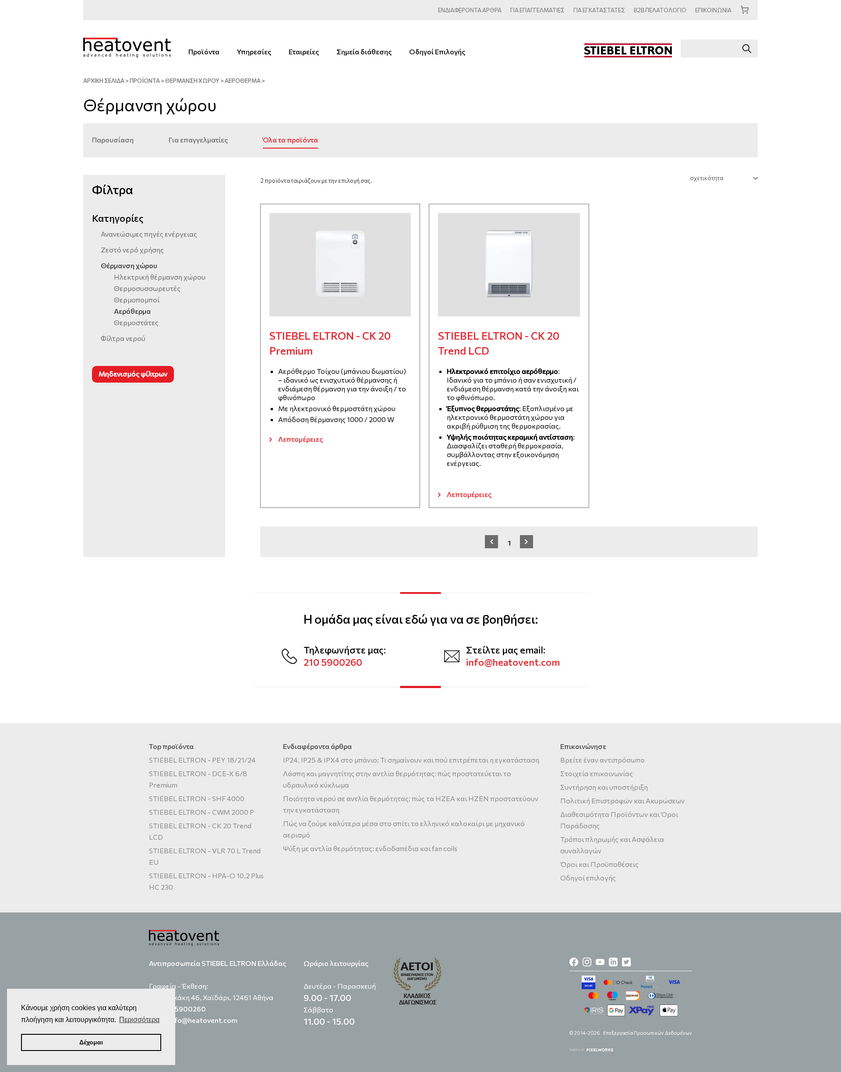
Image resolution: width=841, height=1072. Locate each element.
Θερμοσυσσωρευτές (147, 288)
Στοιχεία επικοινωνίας (596, 773)
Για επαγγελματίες (198, 139)
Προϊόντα (203, 51)
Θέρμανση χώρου (192, 80)
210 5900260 (333, 662)
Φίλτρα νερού (123, 338)
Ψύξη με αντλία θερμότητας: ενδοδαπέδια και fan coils (370, 848)
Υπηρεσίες (254, 51)
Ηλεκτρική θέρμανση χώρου (159, 277)
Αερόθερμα (243, 80)
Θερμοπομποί (136, 299)
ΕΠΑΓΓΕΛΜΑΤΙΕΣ (537, 10)
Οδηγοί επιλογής (588, 877)
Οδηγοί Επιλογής (437, 51)
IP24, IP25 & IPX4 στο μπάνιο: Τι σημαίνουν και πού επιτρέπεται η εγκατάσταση (411, 760)
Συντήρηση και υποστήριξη (604, 787)
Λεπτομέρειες (300, 439)
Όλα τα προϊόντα (290, 139)
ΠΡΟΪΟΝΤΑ (145, 80)
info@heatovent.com (513, 662)
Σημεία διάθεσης (364, 51)
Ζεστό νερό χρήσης (132, 249)
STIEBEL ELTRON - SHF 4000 (196, 798)
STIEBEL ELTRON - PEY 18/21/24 (202, 760)
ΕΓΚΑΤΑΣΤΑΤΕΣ (599, 10)
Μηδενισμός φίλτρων (133, 373)
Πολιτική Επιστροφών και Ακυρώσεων (622, 800)
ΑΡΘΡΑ (470, 10)
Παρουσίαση (113, 139)
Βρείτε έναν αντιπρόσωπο (602, 760)
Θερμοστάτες (136, 322)
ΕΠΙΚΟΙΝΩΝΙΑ (713, 10)
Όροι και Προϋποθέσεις (599, 864)
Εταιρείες (304, 51)
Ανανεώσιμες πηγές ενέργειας (149, 234)
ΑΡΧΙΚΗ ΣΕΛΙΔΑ (103, 80)
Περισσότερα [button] (139, 1019)
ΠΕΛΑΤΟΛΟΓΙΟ (660, 10)
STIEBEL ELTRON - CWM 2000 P (201, 812)
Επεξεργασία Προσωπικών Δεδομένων (647, 1033)
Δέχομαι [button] (91, 1042)
